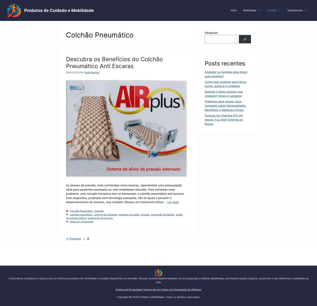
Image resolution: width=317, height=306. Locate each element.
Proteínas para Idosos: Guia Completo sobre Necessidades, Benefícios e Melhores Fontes (226, 106)
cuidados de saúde (129, 214)
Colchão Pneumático (81, 211)
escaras (145, 214)
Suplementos (295, 10)
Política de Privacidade (129, 289)
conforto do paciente (105, 214)
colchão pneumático (81, 214)
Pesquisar (211, 32)
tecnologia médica (76, 218)
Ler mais (173, 202)
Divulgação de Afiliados (187, 289)
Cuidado (272, 10)
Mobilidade (249, 10)
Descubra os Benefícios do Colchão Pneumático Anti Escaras (114, 62)
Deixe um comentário (81, 221)
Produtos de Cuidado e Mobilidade (59, 10)
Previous (73, 238)
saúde (179, 214)
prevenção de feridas (162, 214)
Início (233, 10)
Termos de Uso (152, 289)
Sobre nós (167, 289)
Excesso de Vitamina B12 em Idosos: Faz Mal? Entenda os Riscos (224, 120)
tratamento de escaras (100, 218)
